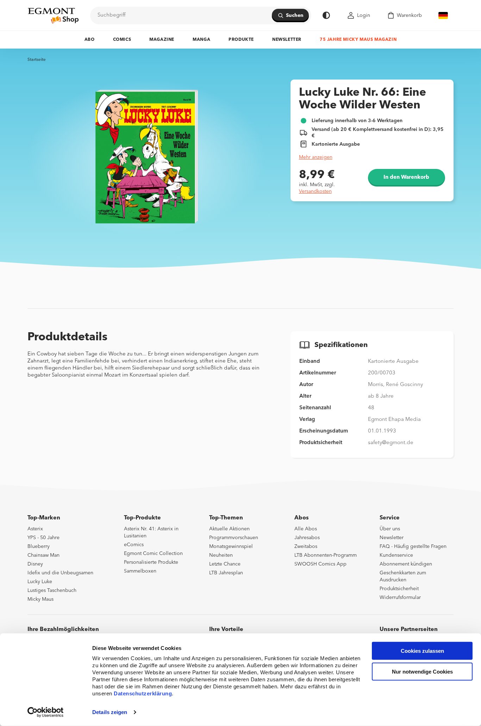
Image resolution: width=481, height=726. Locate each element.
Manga (201, 40)
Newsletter (286, 40)
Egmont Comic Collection (153, 553)
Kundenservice (396, 555)
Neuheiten (221, 555)
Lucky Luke (39, 581)
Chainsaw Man (43, 555)
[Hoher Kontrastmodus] (326, 15)
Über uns (390, 528)
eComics (134, 544)
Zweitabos (305, 546)
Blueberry (38, 546)
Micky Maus (40, 599)
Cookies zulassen (422, 651)
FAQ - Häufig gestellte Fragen (413, 546)
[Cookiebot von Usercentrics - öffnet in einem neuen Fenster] (45, 712)
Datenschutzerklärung (143, 693)
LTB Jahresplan (226, 572)
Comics (122, 40)
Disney (35, 564)
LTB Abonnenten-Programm (325, 555)
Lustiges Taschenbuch (51, 590)
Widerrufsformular (400, 597)
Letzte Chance (225, 564)
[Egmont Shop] (53, 15)
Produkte (241, 40)
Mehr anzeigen (315, 157)
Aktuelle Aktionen (229, 528)
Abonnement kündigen (406, 564)
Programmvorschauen (233, 537)
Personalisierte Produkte (151, 562)
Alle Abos (305, 528)
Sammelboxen (140, 571)
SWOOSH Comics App (320, 564)
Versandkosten (315, 191)
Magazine (161, 40)
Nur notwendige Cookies (422, 672)
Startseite (36, 60)
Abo (90, 40)
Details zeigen (109, 712)
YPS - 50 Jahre (43, 537)
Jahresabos (307, 537)
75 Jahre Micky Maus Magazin (358, 40)
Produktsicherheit (399, 588)
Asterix (35, 528)
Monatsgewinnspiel (231, 546)
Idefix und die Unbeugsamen (60, 572)
